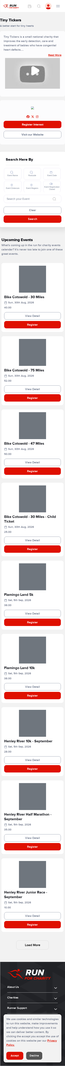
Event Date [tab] (52, 175)
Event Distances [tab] (13, 188)
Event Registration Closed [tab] (52, 188)
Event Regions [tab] (32, 188)
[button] (32, 298)
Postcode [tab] (32, 175)
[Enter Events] (29, 6)
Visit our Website (32, 134)
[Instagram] (37, 117)
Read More (54, 55)
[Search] (38, 6)
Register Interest (32, 124)
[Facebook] (28, 117)
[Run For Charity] (11, 6)
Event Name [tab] (12, 175)
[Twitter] (32, 117)
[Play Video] (35, 71)
